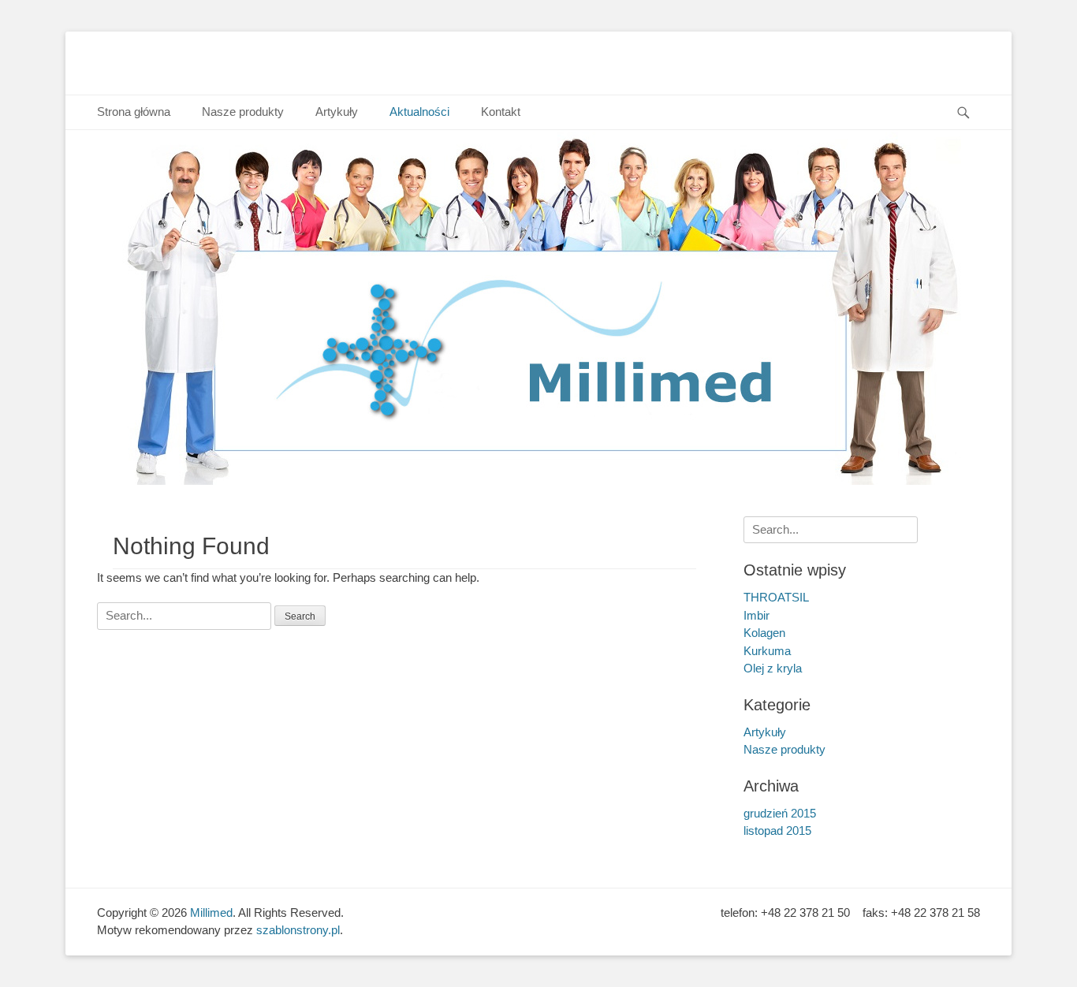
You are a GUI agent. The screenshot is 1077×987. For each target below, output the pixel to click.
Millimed (211, 912)
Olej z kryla (772, 668)
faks (874, 912)
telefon (738, 912)
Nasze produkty (243, 111)
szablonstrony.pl (298, 930)
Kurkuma (767, 650)
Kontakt (500, 111)
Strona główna (133, 111)
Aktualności (419, 111)
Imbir (756, 615)
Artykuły (336, 111)
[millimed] (538, 480)
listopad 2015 (777, 830)
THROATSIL (776, 597)
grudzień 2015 (779, 813)
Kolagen (764, 632)
